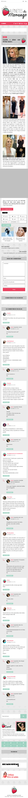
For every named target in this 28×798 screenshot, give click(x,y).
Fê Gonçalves (10, 533)
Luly (8, 424)
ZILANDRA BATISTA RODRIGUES (15, 453)
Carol (6, 43)
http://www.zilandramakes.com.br (10, 473)
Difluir (8, 796)
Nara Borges (10, 640)
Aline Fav (9, 608)
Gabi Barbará (10, 341)
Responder (6, 322)
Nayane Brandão (11, 676)
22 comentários (7, 209)
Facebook (14, 751)
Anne (8, 580)
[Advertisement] (14, 30)
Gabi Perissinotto (20, 796)
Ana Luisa (9, 497)
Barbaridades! (6, 358)
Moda (5, 37)
